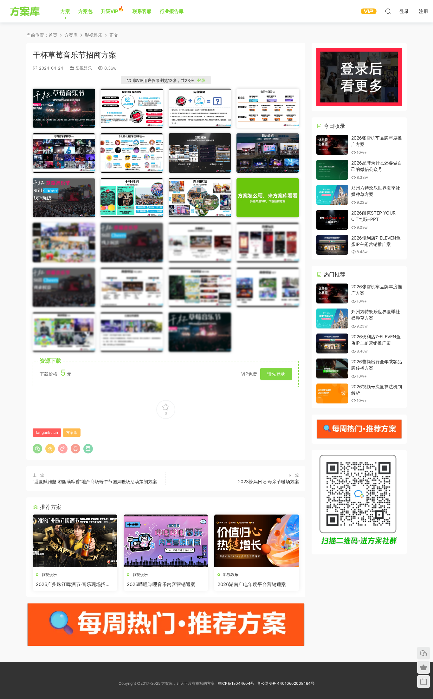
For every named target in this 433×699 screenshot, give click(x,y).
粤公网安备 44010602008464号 (285, 683)
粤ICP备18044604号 (236, 683)
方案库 (26, 11)
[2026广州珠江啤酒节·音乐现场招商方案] (75, 541)
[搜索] (388, 11)
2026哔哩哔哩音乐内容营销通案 (161, 584)
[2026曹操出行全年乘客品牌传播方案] (332, 368)
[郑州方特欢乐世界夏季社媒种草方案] (332, 195)
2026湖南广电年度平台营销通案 (251, 584)
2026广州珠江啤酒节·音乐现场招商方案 (73, 584)
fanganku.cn (47, 432)
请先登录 (276, 374)
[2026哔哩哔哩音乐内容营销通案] (166, 541)
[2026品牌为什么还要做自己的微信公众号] (332, 170)
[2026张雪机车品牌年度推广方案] (332, 145)
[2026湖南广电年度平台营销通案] (256, 541)
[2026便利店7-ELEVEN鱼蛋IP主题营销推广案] (332, 245)
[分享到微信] (37, 448)
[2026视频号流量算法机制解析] (332, 393)
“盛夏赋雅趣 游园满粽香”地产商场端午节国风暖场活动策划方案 (95, 481)
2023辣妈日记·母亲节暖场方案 (268, 481)
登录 (201, 80)
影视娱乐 (83, 68)
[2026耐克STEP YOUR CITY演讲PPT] (332, 220)
